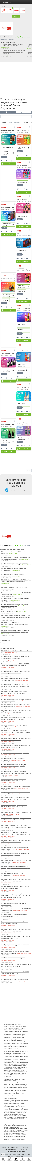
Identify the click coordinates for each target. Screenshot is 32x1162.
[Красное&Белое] (22, 10)
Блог (22, 1149)
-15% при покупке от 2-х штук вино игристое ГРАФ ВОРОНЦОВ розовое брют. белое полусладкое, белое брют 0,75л (16, 773)
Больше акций (16, 463)
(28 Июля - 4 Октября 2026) (24, 166)
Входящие (22, 1160)
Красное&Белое (7, 2)
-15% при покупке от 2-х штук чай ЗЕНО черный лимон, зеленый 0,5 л (13, 45)
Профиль (29, 1160)
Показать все (16, 16)
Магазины (16, 1160)
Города (4, 1147)
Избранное (9, 1159)
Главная (3, 1160)
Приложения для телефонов (16, 1151)
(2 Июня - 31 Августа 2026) (24, 270)
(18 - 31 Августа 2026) (24, 349)
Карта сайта (14, 1147)
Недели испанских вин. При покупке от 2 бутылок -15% (15, 753)
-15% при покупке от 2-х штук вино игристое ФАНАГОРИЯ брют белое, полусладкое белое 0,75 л (14, 52)
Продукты (4, 6)
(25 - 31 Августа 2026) (8, 131)
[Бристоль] (16, 10)
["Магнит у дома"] (10, 10)
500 (28, 470)
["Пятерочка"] (4, 10)
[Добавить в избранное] (14, 126)
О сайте (25, 1147)
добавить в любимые (8, 39)
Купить (4, 157)
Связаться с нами (11, 1149)
